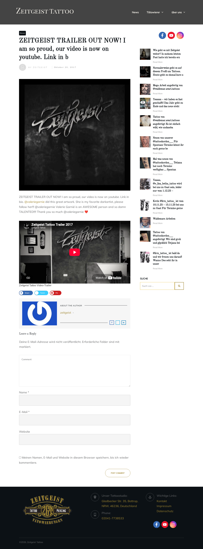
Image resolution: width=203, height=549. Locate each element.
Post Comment (118, 473)
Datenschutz (165, 511)
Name (24, 392)
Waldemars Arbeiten (164, 219)
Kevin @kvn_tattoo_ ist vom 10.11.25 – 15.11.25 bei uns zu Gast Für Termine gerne (168, 205)
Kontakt (162, 501)
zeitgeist (65, 312)
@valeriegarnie (34, 202)
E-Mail (24, 412)
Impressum (164, 506)
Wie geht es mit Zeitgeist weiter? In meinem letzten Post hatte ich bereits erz (167, 54)
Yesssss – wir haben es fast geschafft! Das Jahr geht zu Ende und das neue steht (168, 103)
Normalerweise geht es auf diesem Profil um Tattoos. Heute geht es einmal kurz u (168, 71)
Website (24, 431)
